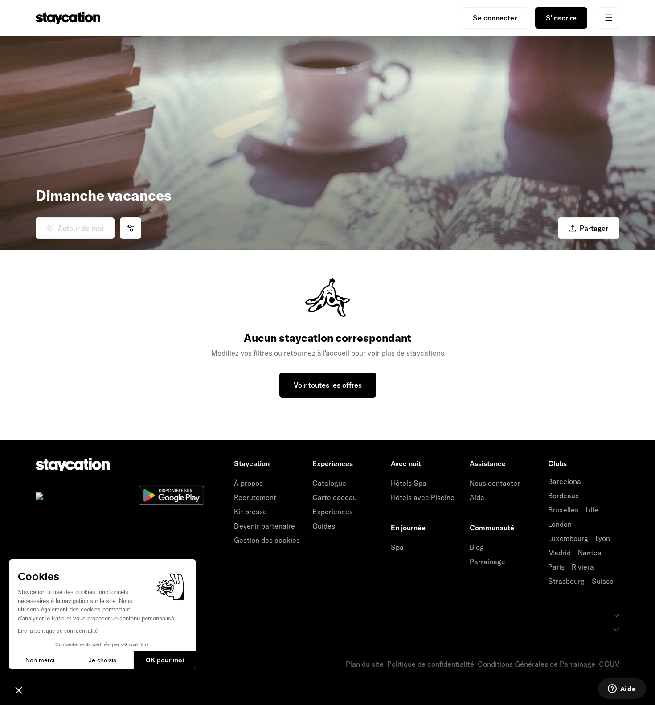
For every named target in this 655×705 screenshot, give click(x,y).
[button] (18, 690)
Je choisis (102, 660)
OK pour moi (165, 660)
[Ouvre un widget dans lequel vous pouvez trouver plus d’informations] (622, 689)
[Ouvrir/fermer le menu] (608, 18)
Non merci (39, 660)
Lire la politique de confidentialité (58, 631)
